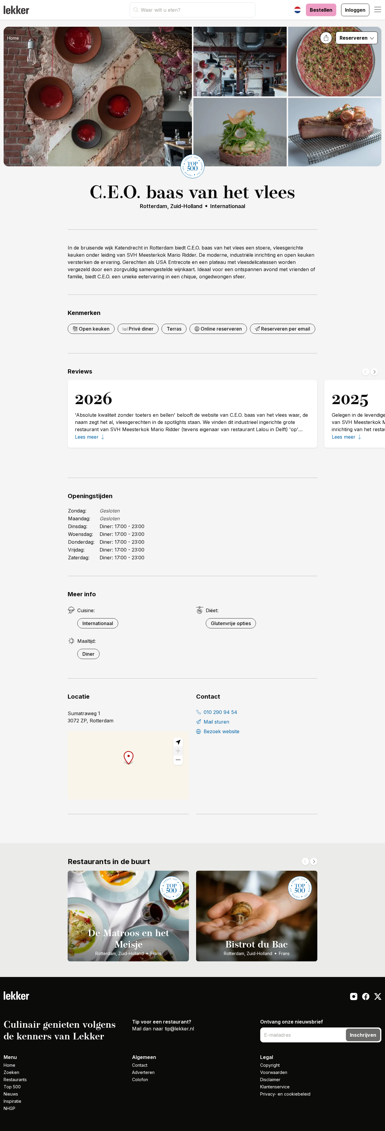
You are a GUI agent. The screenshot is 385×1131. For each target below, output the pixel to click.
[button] (377, 10)
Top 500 (12, 1086)
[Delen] (326, 38)
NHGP (9, 1108)
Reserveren (354, 38)
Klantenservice (275, 1086)
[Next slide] (374, 371)
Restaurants (15, 1079)
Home (13, 38)
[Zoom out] (178, 760)
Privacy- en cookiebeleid (285, 1093)
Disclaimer (270, 1079)
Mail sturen (215, 722)
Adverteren (143, 1072)
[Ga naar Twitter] (377, 997)
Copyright (270, 1065)
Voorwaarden (273, 1072)
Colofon (140, 1079)
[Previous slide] (365, 371)
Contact (139, 1065)
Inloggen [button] (355, 10)
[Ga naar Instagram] (353, 997)
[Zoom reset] (178, 742)
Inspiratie (12, 1101)
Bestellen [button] (321, 10)
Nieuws (11, 1093)
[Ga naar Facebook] (365, 997)
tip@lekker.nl (179, 1029)
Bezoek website (220, 731)
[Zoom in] (178, 751)
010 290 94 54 (219, 712)
